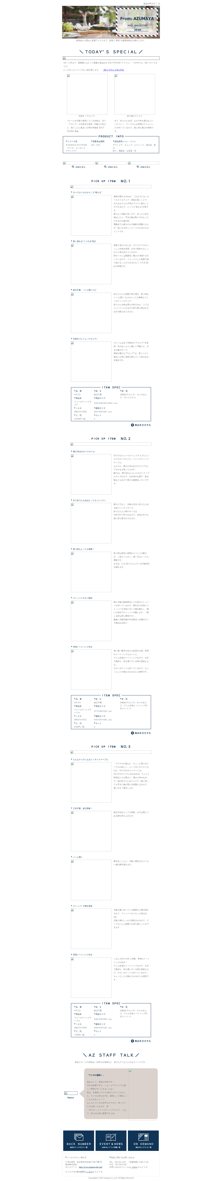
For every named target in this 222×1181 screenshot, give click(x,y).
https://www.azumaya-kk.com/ (90, 1167)
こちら (134, 1167)
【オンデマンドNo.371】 (113, 70)
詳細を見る (80, 167)
